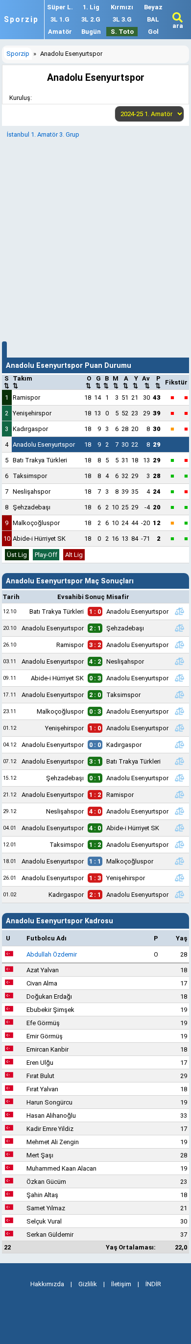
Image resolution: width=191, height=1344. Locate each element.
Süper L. (60, 7)
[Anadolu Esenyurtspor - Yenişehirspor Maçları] (179, 877)
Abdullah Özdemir (51, 954)
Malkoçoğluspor (36, 523)
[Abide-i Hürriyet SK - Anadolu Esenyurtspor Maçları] (179, 678)
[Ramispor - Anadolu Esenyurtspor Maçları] (179, 644)
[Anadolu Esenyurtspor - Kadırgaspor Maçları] (179, 744)
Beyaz (153, 7)
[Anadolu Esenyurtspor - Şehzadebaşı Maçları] (179, 628)
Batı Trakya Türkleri (40, 460)
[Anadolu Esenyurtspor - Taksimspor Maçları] (179, 694)
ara (177, 25)
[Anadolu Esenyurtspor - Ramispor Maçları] (179, 794)
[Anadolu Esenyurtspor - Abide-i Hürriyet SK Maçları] (179, 827)
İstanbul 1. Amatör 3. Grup (43, 134)
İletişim (121, 1284)
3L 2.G (90, 19)
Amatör (60, 31)
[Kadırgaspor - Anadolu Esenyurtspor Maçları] (179, 894)
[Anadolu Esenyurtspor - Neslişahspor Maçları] (179, 661)
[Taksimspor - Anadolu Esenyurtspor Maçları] (179, 844)
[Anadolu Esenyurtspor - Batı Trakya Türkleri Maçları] (179, 761)
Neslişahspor (31, 491)
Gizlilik (87, 1284)
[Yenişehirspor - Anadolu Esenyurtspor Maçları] (179, 727)
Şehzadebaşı (31, 507)
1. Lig (91, 7)
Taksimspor (30, 476)
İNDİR (153, 1284)
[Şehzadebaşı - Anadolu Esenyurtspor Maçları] (179, 777)
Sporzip (21, 19)
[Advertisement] (95, 238)
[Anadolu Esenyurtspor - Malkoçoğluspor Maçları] (179, 861)
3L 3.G (122, 19)
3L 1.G (60, 19)
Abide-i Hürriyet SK (39, 538)
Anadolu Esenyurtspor (44, 444)
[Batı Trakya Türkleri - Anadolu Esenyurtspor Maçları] (179, 611)
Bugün (91, 31)
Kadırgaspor (30, 428)
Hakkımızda (47, 1284)
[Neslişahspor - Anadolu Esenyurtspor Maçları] (179, 811)
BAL (153, 19)
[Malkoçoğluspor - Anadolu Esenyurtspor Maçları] (179, 711)
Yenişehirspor (32, 413)
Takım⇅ (22, 382)
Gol (153, 31)
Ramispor (26, 397)
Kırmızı (122, 7)
